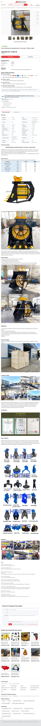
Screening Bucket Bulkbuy (6, 716)
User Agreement (26, 721)
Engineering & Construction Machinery (21, 7)
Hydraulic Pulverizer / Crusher (6, 687)
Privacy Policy (36, 721)
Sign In (3, 107)
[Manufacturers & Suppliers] (20, 2)
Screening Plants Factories (28, 708)
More (2, 718)
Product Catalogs (16, 683)
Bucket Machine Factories (18, 708)
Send (10, 624)
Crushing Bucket (13, 689)
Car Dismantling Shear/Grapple (35, 685)
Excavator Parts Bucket (25, 711)
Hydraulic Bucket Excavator (6, 713)
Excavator (3, 700)
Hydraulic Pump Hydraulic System (29, 700)
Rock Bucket (3, 685)
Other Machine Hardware (17, 700)
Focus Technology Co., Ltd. (13, 721)
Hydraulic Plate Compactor (34, 687)
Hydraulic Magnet (14, 685)
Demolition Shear (13, 687)
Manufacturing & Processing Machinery (9, 7)
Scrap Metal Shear (23, 687)
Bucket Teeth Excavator (17, 713)
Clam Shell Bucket (33, 689)
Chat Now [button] (31, 56)
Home (2, 7)
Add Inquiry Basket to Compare (20, 41)
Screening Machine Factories (6, 708)
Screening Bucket (4, 689)
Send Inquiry (10, 56)
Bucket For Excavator (15, 711)
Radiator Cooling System (6, 703)
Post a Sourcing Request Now (31, 624)
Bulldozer (9, 700)
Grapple (21, 685)
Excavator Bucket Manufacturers (28, 713)
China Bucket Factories (6, 711)
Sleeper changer (23, 689)
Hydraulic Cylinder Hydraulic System (18, 703)
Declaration (31, 721)
